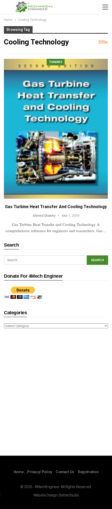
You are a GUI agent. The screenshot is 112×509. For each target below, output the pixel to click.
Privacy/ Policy (39, 472)
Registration (88, 472)
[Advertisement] (56, 393)
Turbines (55, 62)
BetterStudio (69, 495)
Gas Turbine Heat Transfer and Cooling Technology (56, 206)
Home (19, 472)
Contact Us (65, 472)
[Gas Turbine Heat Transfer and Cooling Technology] (56, 129)
